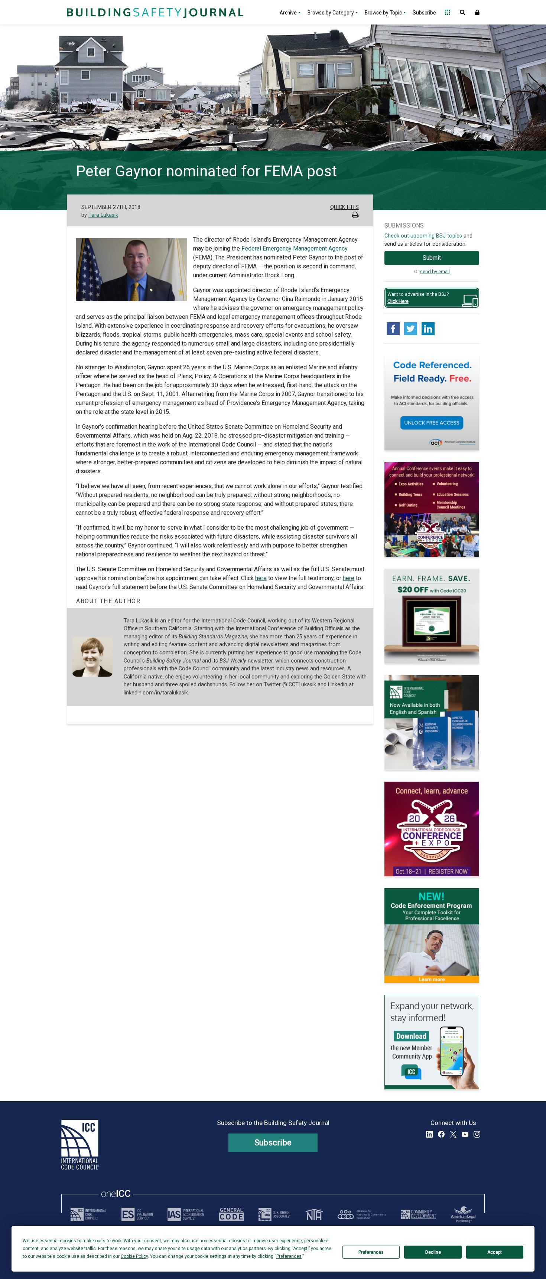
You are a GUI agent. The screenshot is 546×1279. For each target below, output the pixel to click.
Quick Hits (344, 207)
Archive (288, 13)
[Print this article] (355, 216)
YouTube (465, 1134)
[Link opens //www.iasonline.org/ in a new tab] (186, 1214)
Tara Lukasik (103, 215)
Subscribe (424, 13)
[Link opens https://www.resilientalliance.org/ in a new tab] (362, 1214)
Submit (432, 257)
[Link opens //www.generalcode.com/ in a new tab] (231, 1214)
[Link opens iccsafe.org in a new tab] (88, 1214)
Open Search (462, 12)
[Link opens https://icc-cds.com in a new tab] (418, 1214)
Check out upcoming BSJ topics (423, 236)
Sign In (477, 12)
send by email (435, 271)
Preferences (371, 1252)
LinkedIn (429, 1134)
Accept (494, 1252)
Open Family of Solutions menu (447, 12)
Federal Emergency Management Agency (294, 248)
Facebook (441, 1134)
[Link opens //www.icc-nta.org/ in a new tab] (314, 1214)
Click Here (398, 301)
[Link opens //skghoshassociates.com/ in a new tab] (274, 1214)
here (261, 578)
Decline (433, 1252)
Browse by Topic (383, 13)
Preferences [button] (289, 1256)
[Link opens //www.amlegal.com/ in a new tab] (463, 1214)
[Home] (154, 12)
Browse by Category (331, 13)
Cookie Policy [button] (134, 1256)
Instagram (476, 1134)
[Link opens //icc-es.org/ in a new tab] (137, 1214)
